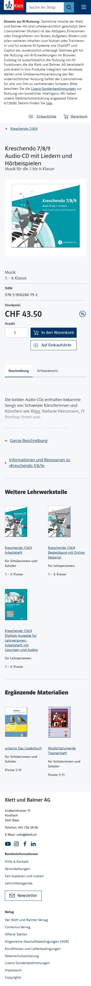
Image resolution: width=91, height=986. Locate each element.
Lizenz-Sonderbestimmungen (53, 88)
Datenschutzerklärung (22, 956)
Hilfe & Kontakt (16, 861)
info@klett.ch (27, 834)
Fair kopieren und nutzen (24, 876)
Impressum (13, 970)
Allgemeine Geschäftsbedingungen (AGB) (37, 941)
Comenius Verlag (17, 927)
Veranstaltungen (17, 869)
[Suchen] (69, 7)
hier (49, 103)
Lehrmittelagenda (19, 883)
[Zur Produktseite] (24, 521)
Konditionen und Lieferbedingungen (33, 949)
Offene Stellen (16, 934)
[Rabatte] (82, 314)
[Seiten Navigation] (83, 7)
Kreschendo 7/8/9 (23, 128)
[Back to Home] (14, 5)
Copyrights (13, 977)
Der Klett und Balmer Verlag (26, 920)
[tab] (19, 371)
